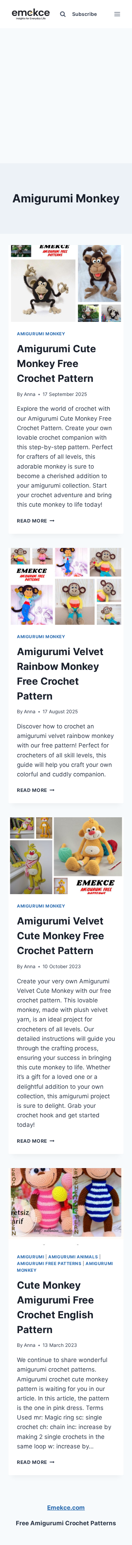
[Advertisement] (66, 94)
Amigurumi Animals (73, 1256)
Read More (36, 521)
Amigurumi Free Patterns (49, 1263)
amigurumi (30, 1256)
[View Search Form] (63, 14)
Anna (30, 394)
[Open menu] (117, 13)
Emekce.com (66, 1507)
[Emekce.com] (30, 14)
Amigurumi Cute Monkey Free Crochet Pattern (56, 363)
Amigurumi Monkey (41, 333)
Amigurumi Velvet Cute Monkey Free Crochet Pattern (60, 936)
